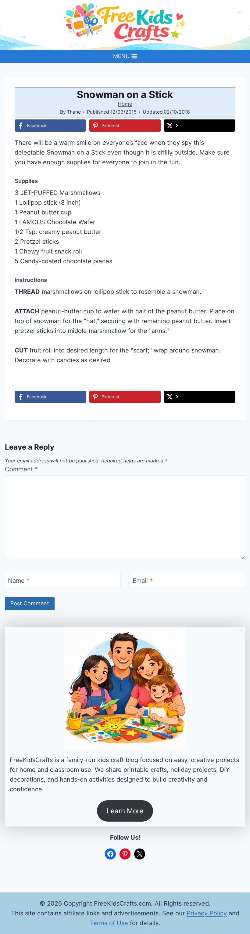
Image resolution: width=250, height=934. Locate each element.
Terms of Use (109, 923)
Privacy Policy (207, 913)
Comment (21, 469)
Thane (74, 112)
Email (143, 580)
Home (125, 104)
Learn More (125, 811)
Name (19, 580)
